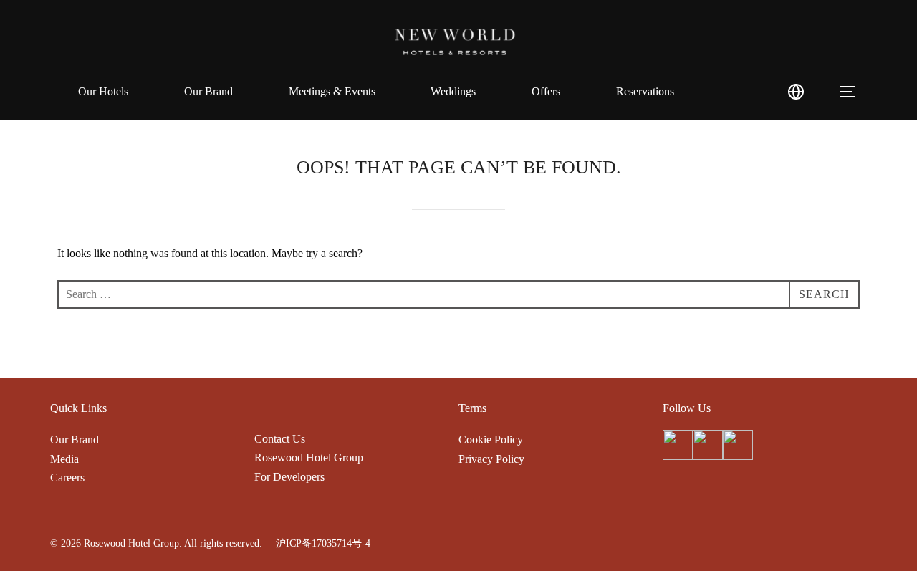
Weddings (453, 91)
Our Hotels (103, 91)
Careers (67, 477)
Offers (546, 91)
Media (64, 459)
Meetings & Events (332, 91)
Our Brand (208, 91)
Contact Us (279, 439)
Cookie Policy (490, 439)
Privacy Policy (491, 459)
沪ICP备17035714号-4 (323, 543)
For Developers (289, 477)
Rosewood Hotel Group (308, 457)
